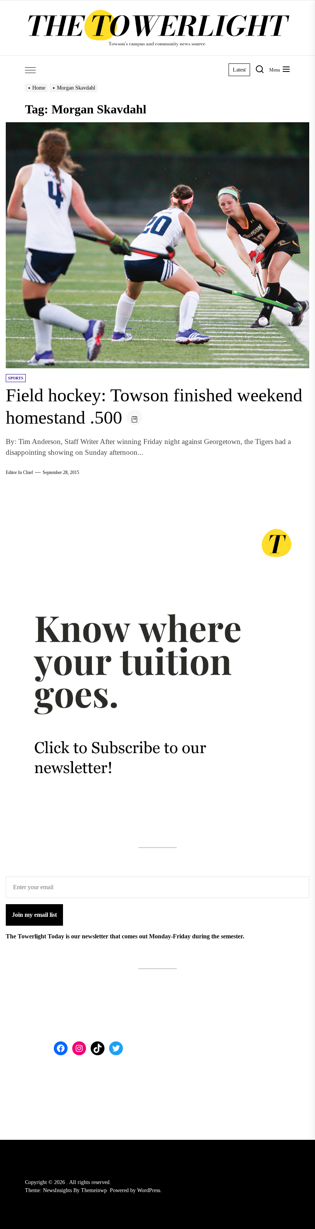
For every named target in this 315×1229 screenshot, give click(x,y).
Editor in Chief (19, 472)
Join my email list (34, 914)
